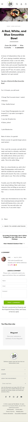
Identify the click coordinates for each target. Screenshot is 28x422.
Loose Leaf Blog (15, 26)
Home (8, 26)
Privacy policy (19, 409)
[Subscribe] (26, 383)
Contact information (8, 413)
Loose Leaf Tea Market (13, 404)
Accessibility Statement (20, 413)
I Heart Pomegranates (12, 111)
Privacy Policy (15, 309)
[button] (17, 4)
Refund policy (10, 409)
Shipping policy (19, 411)
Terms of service (10, 411)
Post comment (14, 302)
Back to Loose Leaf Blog (15, 226)
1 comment (19, 48)
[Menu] (2, 4)
